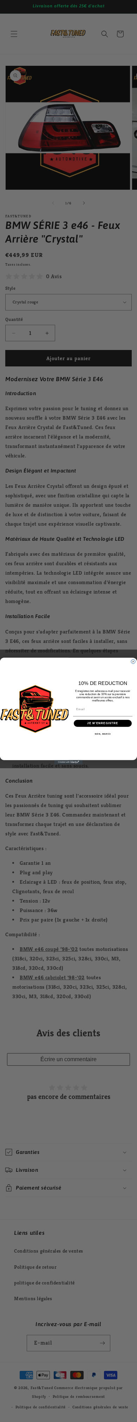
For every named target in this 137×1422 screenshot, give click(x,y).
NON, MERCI (103, 734)
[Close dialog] (133, 661)
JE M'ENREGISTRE (102, 723)
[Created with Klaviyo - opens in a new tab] (68, 762)
